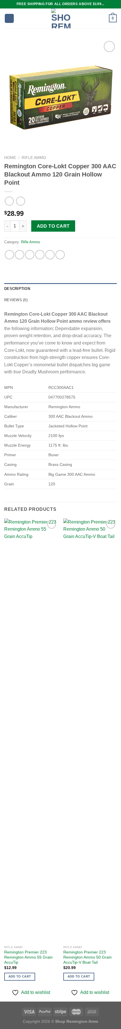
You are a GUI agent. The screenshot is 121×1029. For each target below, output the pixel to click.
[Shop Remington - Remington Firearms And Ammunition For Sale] (61, 18)
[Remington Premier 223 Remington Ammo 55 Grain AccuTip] (31, 730)
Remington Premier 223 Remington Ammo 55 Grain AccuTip (28, 957)
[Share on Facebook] (19, 254)
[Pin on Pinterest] (50, 254)
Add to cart (53, 226)
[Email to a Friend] (39, 254)
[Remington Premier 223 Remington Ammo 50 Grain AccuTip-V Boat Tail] (90, 730)
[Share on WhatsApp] (9, 254)
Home (10, 158)
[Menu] (9, 18)
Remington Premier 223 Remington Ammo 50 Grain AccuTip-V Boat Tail (87, 957)
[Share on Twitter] (29, 254)
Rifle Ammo (34, 158)
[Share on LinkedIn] (60, 254)
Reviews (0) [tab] (16, 300)
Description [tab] (17, 289)
